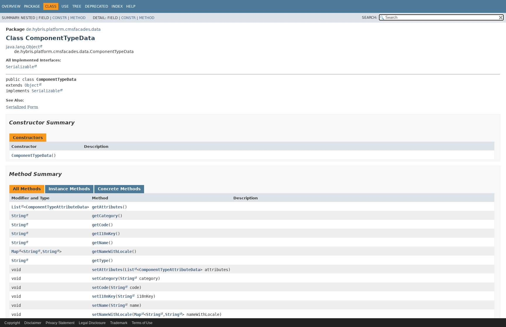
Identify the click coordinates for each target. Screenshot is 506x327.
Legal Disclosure (92, 323)
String (18, 215)
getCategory (105, 215)
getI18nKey (103, 233)
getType (100, 260)
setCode (100, 287)
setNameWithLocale (112, 314)
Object (32, 85)
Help (130, 6)
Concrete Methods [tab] (119, 188)
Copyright (12, 323)
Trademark (118, 323)
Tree (76, 6)
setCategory (105, 278)
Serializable (20, 66)
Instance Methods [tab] (69, 188)
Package (32, 6)
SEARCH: (369, 18)
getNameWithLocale (112, 251)
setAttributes (107, 269)
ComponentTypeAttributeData (56, 207)
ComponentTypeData (31, 155)
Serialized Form (22, 107)
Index (117, 6)
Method (78, 18)
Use (65, 6)
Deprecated (96, 6)
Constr (59, 18)
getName (100, 242)
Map (14, 251)
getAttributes (107, 207)
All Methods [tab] (27, 188)
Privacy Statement (60, 323)
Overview (11, 6)
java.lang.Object (23, 46)
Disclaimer (32, 323)
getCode (100, 224)
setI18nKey (103, 296)
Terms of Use (142, 323)
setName (100, 305)
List (16, 207)
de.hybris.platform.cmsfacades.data (63, 29)
